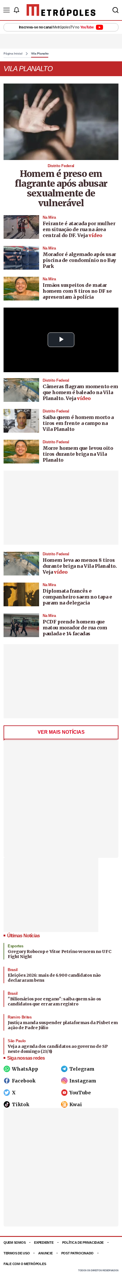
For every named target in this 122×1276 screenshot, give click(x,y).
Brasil (13, 970)
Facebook (24, 1081)
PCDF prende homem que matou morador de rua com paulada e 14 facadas (75, 628)
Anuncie (45, 1253)
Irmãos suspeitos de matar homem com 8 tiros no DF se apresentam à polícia (77, 291)
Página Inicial (13, 53)
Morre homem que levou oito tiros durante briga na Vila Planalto (78, 454)
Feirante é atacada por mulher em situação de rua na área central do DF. (79, 229)
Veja (89, 235)
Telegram (81, 1069)
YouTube (80, 1093)
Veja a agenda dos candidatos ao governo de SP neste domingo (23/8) (57, 1049)
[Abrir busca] (115, 10)
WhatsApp (25, 1069)
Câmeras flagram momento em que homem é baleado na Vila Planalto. (80, 392)
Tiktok (20, 1104)
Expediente (43, 1242)
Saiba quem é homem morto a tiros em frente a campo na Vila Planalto (78, 423)
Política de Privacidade (83, 1242)
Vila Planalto (40, 53)
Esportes (15, 946)
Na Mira (49, 217)
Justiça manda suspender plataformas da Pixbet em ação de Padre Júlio (63, 1025)
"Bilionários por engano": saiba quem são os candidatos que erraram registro (54, 1001)
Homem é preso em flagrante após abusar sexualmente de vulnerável (61, 188)
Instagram (82, 1081)
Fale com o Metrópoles (25, 1264)
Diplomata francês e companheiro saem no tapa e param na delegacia (77, 597)
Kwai (75, 1104)
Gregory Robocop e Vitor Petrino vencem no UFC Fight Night (59, 954)
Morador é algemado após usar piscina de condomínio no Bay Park (79, 260)
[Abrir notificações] (16, 10)
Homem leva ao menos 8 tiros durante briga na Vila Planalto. (80, 563)
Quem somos (14, 1242)
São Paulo (17, 1041)
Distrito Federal (61, 166)
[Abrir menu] (6, 10)
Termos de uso (17, 1253)
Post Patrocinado (77, 1253)
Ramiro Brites (20, 1017)
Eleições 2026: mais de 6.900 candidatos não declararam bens (54, 978)
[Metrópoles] (61, 10)
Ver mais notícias (61, 732)
